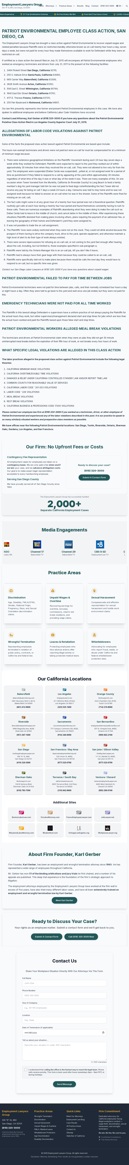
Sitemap (70, 1133)
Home (41, 6)
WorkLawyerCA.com (24, 781)
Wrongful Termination (43, 1116)
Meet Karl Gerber (64, 900)
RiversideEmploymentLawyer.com (23, 726)
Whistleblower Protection (44, 1133)
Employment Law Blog (76, 1119)
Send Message (64, 1084)
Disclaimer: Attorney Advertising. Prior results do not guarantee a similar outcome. (64, 1157)
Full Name (26, 978)
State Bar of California (76, 1136)
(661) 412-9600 (23, 707)
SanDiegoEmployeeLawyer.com (24, 753)
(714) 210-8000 (105, 707)
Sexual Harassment (42, 1123)
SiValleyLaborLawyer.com (105, 753)
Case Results (72, 1123)
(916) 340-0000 (64, 734)
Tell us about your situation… (35, 1040)
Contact (94, 6)
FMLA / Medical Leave (43, 1129)
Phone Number (28, 990)
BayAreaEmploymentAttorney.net (64, 753)
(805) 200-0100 (105, 790)
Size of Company (29, 1003)
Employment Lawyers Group (22, 6)
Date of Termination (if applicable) (37, 1027)
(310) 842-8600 (64, 790)
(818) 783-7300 (23, 790)
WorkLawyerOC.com (105, 698)
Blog (87, 6)
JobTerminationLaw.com (64, 781)
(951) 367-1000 (23, 734)
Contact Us (71, 1129)
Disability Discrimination (43, 1139)
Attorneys (50, 6)
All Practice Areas (74, 1126)
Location (26, 1015)
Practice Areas (65, 6)
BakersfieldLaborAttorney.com (23, 698)
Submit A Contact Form (94, 477)
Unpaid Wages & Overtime (45, 1126)
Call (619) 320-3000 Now (81, 936)
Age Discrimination (42, 1136)
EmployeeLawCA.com (64, 698)
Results (80, 6)
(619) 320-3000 (107, 6)
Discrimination (40, 1119)
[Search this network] (126, 6)
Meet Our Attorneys (75, 1116)
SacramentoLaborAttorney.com (64, 726)
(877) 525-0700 (64, 762)
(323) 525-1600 (64, 707)
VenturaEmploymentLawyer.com (105, 781)
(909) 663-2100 (105, 734)
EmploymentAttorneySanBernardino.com (105, 726)
